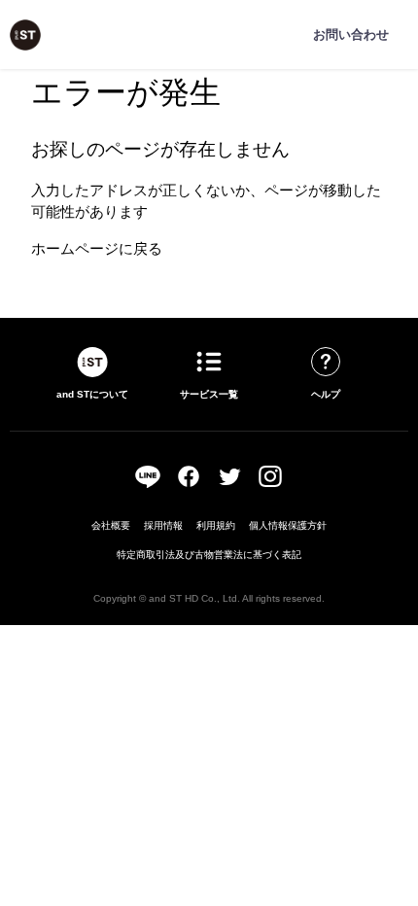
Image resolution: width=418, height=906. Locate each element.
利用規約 (215, 525)
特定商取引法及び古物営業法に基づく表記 (209, 554)
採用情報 (163, 525)
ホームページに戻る (96, 248)
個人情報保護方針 (288, 525)
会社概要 (110, 525)
